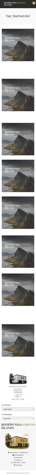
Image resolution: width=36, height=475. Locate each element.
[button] (34, 3)
